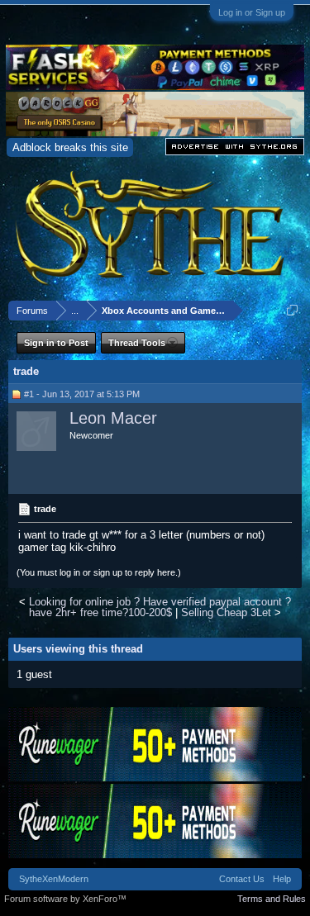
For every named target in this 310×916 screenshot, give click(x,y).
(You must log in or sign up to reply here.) (99, 572)
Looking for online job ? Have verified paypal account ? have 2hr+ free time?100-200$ (160, 607)
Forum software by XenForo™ (65, 899)
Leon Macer (113, 418)
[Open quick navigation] (292, 310)
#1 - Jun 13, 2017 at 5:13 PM (82, 394)
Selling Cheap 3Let (226, 612)
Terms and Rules (271, 899)
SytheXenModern (53, 879)
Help (282, 879)
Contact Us (242, 879)
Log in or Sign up (251, 12)
